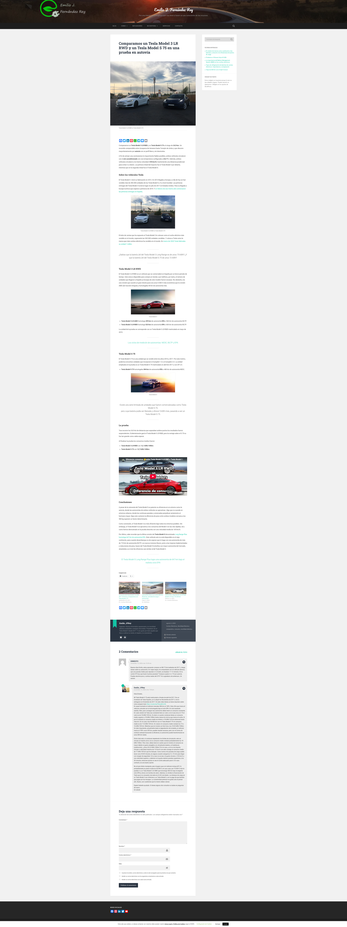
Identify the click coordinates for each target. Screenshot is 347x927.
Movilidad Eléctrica (183, 626)
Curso (123, 26)
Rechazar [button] (217, 924)
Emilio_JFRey (139, 687)
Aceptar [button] (226, 924)
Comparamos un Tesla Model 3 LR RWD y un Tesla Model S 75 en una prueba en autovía (149, 48)
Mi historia (151, 26)
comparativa (170, 629)
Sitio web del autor (125, 637)
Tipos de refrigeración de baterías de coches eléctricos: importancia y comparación (219, 66)
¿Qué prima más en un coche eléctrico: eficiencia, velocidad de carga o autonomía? (152, 596)
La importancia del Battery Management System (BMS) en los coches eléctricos (218, 61)
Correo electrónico (125, 855)
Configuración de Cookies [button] (204, 924)
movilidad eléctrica (186, 629)
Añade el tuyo (181, 652)
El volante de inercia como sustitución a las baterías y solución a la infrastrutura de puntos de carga (220, 52)
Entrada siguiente (171, 637)
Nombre (122, 846)
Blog (114, 26)
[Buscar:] (219, 39)
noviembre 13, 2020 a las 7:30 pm (144, 690)
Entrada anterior (171, 634)
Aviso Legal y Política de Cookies (175, 924)
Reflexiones (137, 26)
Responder (183, 662)
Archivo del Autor (121, 637)
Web (120, 864)
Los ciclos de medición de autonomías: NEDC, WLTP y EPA (153, 343)
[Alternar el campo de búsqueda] (234, 26)
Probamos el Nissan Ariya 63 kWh (216, 57)
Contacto (179, 26)
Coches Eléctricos (171, 626)
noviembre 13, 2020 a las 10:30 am (141, 663)
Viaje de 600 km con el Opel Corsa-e (217, 70)
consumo (177, 629)
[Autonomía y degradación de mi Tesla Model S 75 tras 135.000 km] (175, 588)
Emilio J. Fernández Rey (173, 9)
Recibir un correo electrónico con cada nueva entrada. (137, 879)
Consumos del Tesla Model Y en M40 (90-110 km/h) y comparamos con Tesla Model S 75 (129, 596)
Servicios (166, 26)
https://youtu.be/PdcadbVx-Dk (156, 704)
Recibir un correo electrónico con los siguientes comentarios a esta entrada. (143, 876)
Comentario (123, 820)
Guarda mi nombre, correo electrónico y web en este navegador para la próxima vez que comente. (149, 873)
